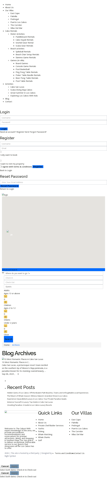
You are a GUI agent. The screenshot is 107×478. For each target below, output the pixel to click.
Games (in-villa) (17, 60)
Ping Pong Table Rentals (27, 72)
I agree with (17, 166)
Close (6, 334)
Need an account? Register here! (14, 132)
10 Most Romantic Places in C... (16, 362)
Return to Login (7, 189)
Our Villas (9, 10)
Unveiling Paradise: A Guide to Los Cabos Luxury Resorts (29, 405)
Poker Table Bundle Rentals (28, 75)
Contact (8, 101)
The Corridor (16, 25)
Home (8, 4)
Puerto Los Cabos (18, 22)
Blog (7, 98)
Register (38, 166)
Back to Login (6, 170)
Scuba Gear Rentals (24, 45)
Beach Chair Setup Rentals (27, 54)
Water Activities (17, 34)
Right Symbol (10, 456)
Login (4, 129)
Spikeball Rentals (23, 51)
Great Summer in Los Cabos (22, 92)
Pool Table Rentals (24, 81)
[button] (96, 226)
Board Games (22, 63)
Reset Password (9, 186)
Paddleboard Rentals (25, 36)
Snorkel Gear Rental (24, 42)
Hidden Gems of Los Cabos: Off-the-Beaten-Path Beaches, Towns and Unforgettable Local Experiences (47, 393)
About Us (9, 7)
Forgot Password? (38, 132)
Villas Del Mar (16, 28)
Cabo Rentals (11, 31)
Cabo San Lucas (17, 87)
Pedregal (14, 19)
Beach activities (17, 48)
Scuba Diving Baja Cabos (21, 89)
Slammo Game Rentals (26, 57)
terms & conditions (23, 166)
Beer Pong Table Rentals (27, 78)
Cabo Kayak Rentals (24, 39)
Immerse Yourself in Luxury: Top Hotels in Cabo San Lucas (30, 402)
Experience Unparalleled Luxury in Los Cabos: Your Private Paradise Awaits (37, 399)
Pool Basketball (22, 69)
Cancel (5, 466)
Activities (9, 84)
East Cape (15, 13)
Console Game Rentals (26, 66)
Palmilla (13, 16)
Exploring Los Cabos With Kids (24, 95)
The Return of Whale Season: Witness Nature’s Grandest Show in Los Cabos (37, 396)
